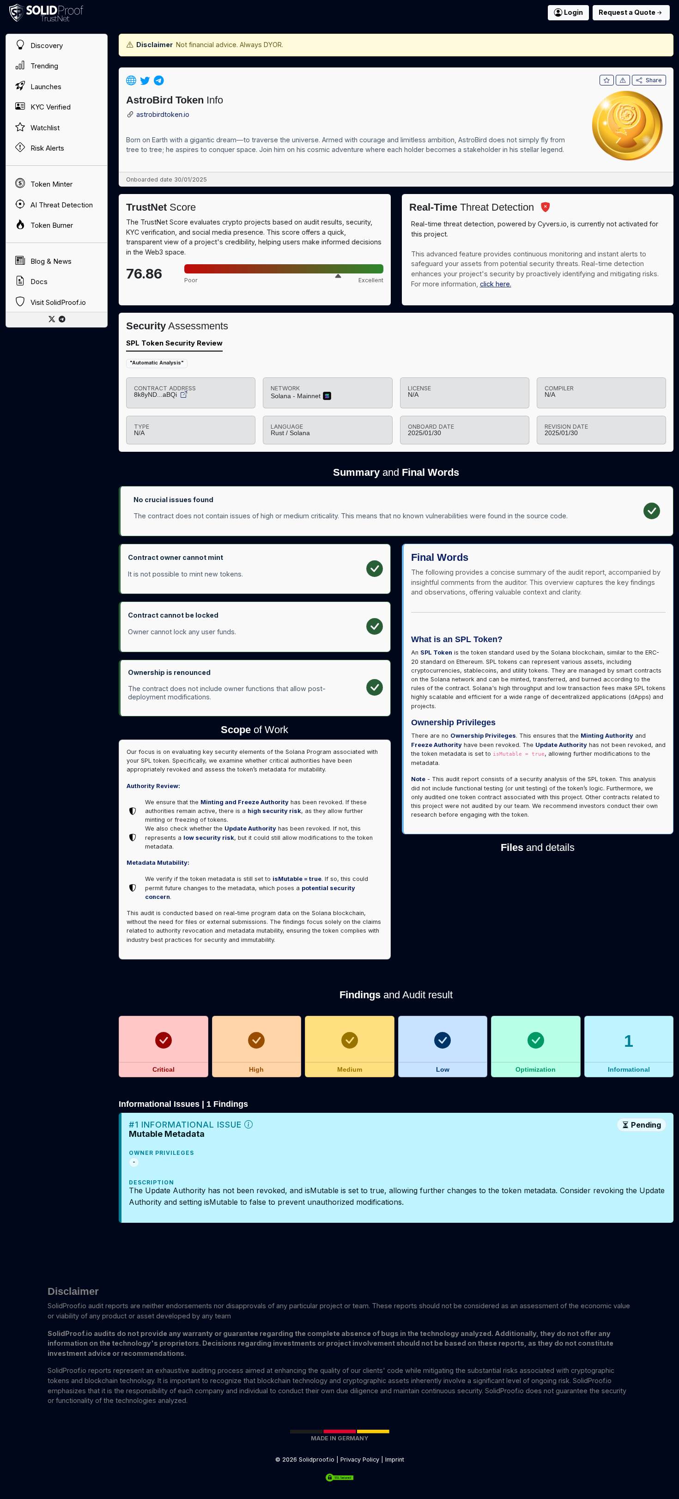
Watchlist (44, 127)
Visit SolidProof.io (57, 302)
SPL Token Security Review (174, 343)
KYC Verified (50, 107)
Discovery (46, 45)
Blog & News (50, 261)
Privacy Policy (359, 1459)
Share (654, 80)
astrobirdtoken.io (162, 114)
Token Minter (51, 184)
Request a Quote (627, 12)
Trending (43, 65)
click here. (495, 284)
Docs (38, 281)
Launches (45, 86)
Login (573, 12)
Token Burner (51, 225)
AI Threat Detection (61, 204)
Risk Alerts (46, 148)
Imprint (394, 1459)
